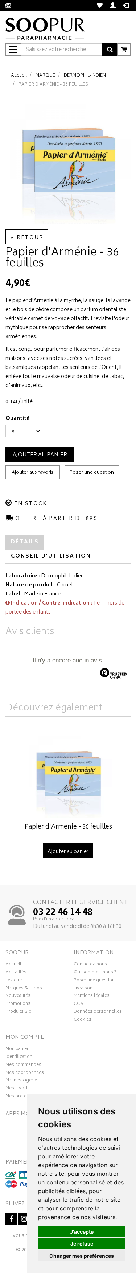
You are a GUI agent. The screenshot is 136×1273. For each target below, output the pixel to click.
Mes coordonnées (24, 1073)
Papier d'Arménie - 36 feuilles (68, 827)
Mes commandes (23, 1065)
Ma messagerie (21, 1081)
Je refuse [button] (81, 1243)
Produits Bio (18, 1012)
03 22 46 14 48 (62, 913)
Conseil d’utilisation (51, 556)
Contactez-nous (90, 965)
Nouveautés (17, 996)
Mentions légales (92, 996)
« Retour (27, 237)
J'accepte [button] (82, 1232)
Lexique (13, 981)
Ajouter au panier (40, 455)
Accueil (19, 75)
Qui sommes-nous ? (95, 973)
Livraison (83, 989)
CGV (79, 1004)
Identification (18, 1057)
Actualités (15, 973)
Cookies (82, 1020)
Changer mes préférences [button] (81, 1256)
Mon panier (17, 1049)
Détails (25, 542)
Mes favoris (17, 1089)
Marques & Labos (23, 989)
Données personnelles (98, 1012)
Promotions (17, 1004)
